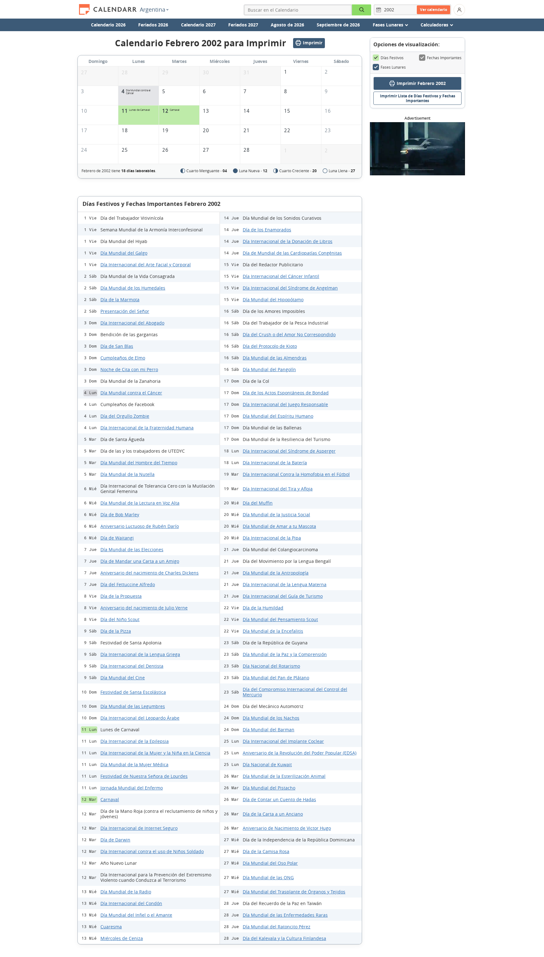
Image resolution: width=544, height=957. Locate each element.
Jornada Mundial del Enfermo (131, 788)
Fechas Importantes (444, 57)
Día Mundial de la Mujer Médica (134, 764)
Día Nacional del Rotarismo (271, 666)
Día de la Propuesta (121, 596)
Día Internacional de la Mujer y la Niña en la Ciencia (155, 753)
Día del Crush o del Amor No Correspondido (289, 334)
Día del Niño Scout (119, 619)
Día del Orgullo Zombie (124, 416)
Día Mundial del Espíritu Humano (278, 416)
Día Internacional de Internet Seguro (139, 828)
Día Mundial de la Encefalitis (273, 631)
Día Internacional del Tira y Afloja (278, 489)
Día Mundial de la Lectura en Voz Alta (139, 503)
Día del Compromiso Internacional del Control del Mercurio (295, 692)
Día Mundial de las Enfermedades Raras (285, 915)
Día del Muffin (258, 503)
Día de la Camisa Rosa (266, 851)
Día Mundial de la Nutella (127, 474)
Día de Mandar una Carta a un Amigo (139, 561)
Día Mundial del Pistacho (269, 788)
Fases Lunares (393, 67)
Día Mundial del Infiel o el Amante (136, 915)
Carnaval (109, 799)
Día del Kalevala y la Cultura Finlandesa (284, 938)
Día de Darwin (115, 840)
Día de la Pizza (115, 631)
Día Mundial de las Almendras (275, 358)
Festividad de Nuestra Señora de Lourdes (144, 776)
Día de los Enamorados (267, 230)
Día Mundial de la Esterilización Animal (284, 776)
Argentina (152, 9)
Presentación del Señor (124, 311)
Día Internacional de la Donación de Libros (287, 241)
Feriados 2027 (243, 25)
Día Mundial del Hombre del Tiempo (138, 463)
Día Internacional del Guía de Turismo (283, 596)
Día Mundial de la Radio (125, 892)
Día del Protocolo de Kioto (270, 346)
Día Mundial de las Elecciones (131, 549)
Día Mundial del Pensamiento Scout (280, 619)
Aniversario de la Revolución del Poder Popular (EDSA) (299, 753)
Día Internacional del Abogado (132, 323)
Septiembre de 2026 (338, 25)
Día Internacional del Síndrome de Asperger (289, 451)
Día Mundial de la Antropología (276, 573)
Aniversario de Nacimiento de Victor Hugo (287, 828)
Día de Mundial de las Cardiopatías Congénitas (292, 253)
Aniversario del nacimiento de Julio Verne (144, 608)
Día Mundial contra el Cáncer (131, 393)
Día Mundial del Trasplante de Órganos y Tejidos (294, 892)
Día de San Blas (116, 346)
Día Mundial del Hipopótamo (273, 300)
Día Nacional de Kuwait (267, 764)
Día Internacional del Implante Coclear (283, 741)
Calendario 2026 (108, 25)
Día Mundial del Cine (122, 678)
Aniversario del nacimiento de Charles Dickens (149, 573)
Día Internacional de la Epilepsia (134, 741)
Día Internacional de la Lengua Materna (284, 584)
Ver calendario (433, 9)
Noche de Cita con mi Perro (129, 369)
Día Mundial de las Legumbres (132, 706)
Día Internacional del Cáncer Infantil (281, 276)
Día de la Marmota (119, 300)
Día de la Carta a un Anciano (273, 814)
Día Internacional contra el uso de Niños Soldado (152, 851)
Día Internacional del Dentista (131, 666)
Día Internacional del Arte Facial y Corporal (145, 265)
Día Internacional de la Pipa (272, 538)
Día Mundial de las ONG (268, 878)
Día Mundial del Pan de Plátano (276, 678)
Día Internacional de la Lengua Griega (140, 654)
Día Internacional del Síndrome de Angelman (290, 288)
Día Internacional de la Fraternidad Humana (147, 428)
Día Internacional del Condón (131, 903)
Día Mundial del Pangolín (269, 369)
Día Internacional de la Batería (275, 463)
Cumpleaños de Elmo (122, 358)
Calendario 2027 (198, 25)
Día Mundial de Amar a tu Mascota (279, 526)
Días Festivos (392, 57)
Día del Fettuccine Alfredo (127, 584)
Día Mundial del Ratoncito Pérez (276, 927)
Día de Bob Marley (119, 515)
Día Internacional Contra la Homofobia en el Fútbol (296, 474)
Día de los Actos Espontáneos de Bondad (286, 393)
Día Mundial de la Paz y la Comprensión (285, 654)
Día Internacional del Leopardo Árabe (139, 718)
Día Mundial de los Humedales (132, 288)
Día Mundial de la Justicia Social (276, 515)
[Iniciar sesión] (459, 9)
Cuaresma (111, 927)
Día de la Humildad (263, 608)
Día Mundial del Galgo (123, 253)
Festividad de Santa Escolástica (133, 692)
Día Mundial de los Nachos (271, 718)
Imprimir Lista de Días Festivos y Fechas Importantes (417, 98)
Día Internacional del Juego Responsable (285, 404)
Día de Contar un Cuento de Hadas (279, 799)
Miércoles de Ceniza (121, 938)
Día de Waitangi (117, 538)
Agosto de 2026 (287, 25)
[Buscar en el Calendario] (361, 9)
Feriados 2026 (153, 25)
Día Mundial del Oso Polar (270, 863)
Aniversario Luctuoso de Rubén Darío (139, 526)
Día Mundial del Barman (268, 730)
